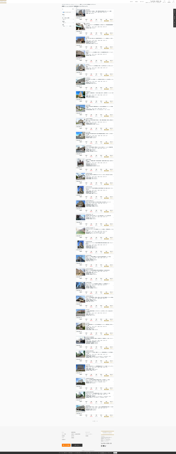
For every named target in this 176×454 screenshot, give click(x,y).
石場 (92, 83)
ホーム (63, 432)
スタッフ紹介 (64, 434)
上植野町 (89, 132)
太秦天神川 (93, 356)
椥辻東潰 (91, 241)
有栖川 (94, 124)
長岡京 (91, 137)
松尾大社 (91, 123)
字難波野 (89, 105)
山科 (90, 192)
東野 (92, 272)
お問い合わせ (142, 1)
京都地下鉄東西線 (88, 177)
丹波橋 (90, 150)
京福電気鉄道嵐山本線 (89, 124)
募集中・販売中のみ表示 (67, 12)
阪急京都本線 (88, 136)
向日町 (89, 405)
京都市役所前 (94, 341)
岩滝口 (94, 109)
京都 (90, 357)
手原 (89, 13)
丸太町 (92, 204)
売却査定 (136, 1)
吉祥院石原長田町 (91, 378)
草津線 (87, 13)
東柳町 (90, 282)
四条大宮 (94, 165)
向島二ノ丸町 (91, 214)
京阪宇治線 (87, 218)
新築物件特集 (73, 432)
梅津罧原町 (91, 118)
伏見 (90, 149)
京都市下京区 (88, 159)
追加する (111, 34)
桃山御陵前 (91, 259)
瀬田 (90, 55)
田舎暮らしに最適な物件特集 (75, 434)
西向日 (92, 136)
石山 (90, 42)
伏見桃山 (90, 258)
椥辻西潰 (91, 173)
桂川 (90, 233)
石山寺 (92, 41)
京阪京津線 (87, 274)
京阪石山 (92, 43)
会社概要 (63, 435)
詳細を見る (106, 34)
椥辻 (92, 177)
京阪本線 (87, 150)
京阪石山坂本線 (88, 41)
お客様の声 (63, 439)
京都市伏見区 (88, 214)
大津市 (87, 23)
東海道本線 (87, 42)
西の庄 (89, 23)
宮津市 (87, 105)
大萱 (88, 64)
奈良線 (87, 260)
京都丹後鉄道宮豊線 (89, 109)
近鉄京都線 (87, 149)
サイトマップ (88, 432)
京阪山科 (91, 274)
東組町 (90, 255)
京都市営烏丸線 (88, 204)
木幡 (88, 309)
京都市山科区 (88, 173)
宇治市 (87, 309)
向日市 (87, 132)
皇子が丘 (89, 91)
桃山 (89, 260)
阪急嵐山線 (87, 123)
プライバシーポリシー (89, 434)
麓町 (90, 159)
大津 (90, 82)
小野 (92, 178)
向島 (90, 217)
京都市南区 (87, 378)
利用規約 (87, 435)
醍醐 (92, 193)
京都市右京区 (88, 118)
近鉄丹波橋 (91, 151)
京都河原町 (92, 343)
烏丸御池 (92, 205)
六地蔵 (93, 329)
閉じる (115, 452)
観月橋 (91, 218)
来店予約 (131, 1)
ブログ (63, 437)
